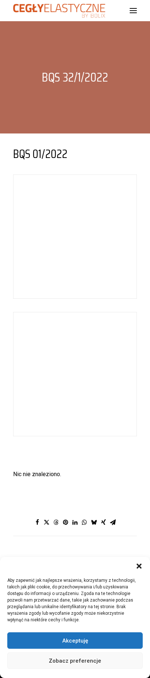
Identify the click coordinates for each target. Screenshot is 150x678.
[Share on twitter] (46, 522)
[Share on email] (112, 522)
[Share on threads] (56, 522)
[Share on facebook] (37, 522)
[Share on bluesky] (94, 522)
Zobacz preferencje (75, 661)
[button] (139, 566)
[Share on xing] (103, 522)
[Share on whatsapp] (84, 522)
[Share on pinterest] (65, 522)
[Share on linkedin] (75, 522)
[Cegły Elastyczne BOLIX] (59, 10)
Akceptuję (75, 640)
